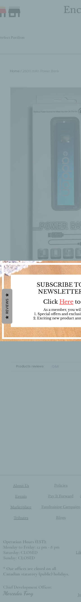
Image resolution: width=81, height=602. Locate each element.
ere (68, 301)
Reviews (7, 306)
